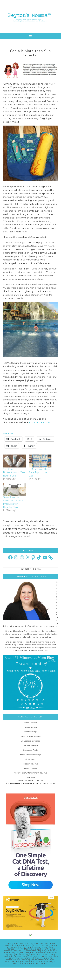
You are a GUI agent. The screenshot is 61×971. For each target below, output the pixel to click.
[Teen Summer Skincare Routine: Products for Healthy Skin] (14, 489)
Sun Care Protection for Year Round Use (14, 472)
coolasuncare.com (39, 422)
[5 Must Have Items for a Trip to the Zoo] (40, 461)
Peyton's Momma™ (30, 16)
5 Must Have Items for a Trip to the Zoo (40, 472)
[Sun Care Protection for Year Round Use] (14, 461)
